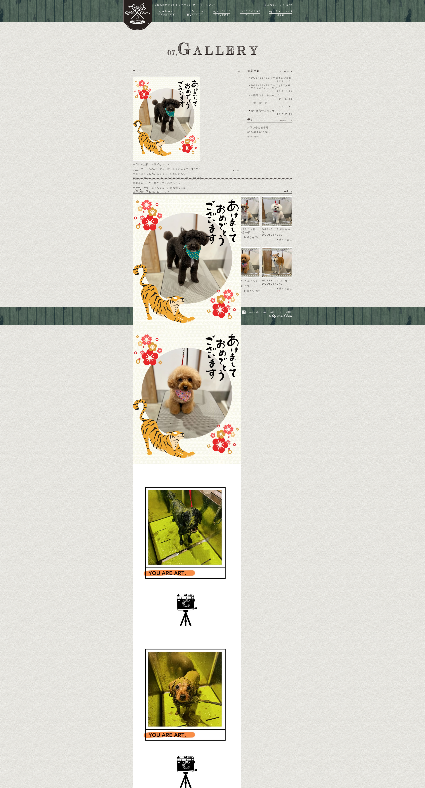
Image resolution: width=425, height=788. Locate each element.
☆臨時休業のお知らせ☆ (265, 95)
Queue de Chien (269, 312)
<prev (136, 170)
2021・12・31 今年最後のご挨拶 (271, 77)
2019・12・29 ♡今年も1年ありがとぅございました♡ (271, 86)
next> (237, 170)
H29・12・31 (260, 103)
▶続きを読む (252, 237)
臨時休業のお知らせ (263, 110)
